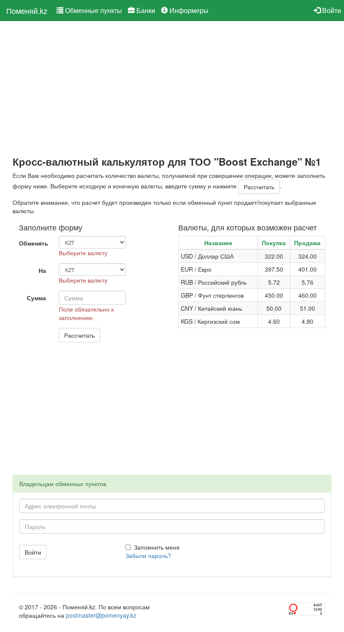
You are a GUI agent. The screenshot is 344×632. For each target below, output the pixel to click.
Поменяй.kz (26, 10)
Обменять (33, 243)
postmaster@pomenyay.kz (101, 615)
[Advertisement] (172, 89)
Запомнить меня (157, 547)
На (42, 270)
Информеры (188, 10)
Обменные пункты (92, 10)
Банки (145, 10)
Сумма (36, 298)
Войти (331, 10)
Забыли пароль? (148, 555)
